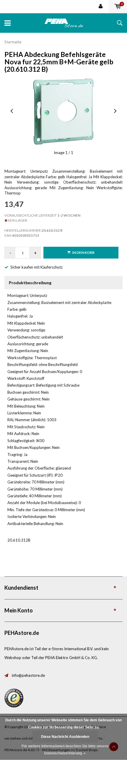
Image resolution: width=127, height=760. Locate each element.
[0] (117, 6)
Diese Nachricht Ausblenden (65, 737)
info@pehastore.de (28, 675)
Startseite (12, 42)
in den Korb (83, 252)
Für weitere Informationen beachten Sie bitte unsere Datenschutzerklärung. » (65, 749)
